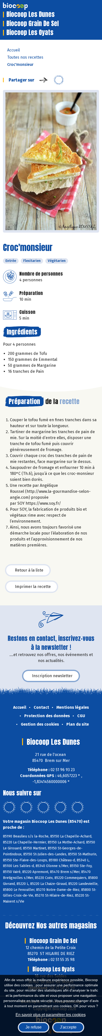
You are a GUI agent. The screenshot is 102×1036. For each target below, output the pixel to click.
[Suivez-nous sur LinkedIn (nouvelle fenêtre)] (26, 807)
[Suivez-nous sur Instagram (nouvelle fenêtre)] (60, 807)
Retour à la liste (29, 570)
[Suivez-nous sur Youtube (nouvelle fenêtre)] (43, 807)
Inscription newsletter (52, 675)
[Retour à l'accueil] (23, 6)
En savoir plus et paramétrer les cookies (51, 1015)
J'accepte (68, 1027)
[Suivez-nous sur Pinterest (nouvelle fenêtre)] (77, 807)
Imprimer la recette (33, 586)
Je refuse (34, 1027)
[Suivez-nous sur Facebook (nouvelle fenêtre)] (9, 807)
